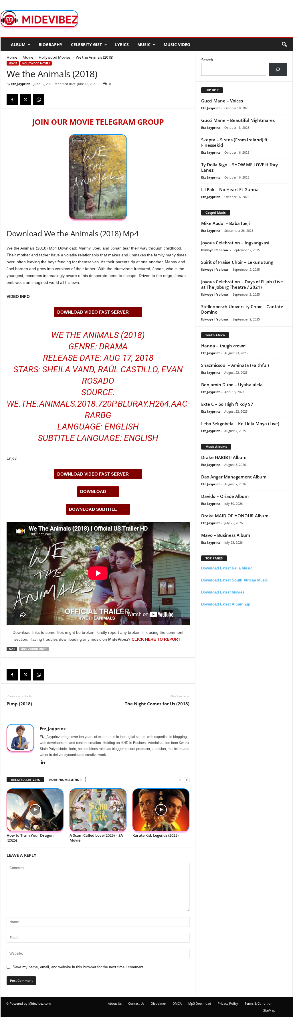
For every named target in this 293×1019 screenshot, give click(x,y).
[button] (284, 44)
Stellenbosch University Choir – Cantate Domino (242, 309)
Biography (50, 44)
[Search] (278, 69)
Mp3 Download (199, 1003)
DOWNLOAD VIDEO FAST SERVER (93, 312)
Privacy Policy (228, 1003)
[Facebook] (12, 99)
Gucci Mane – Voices (222, 101)
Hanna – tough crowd (223, 346)
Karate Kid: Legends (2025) (155, 835)
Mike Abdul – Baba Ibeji (225, 223)
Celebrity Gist (86, 44)
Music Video (177, 44)
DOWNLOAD (93, 491)
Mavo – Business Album (225, 535)
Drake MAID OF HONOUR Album (234, 516)
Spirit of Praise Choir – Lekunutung (237, 262)
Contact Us (136, 1003)
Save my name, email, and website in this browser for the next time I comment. (78, 967)
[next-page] (187, 780)
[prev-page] (180, 780)
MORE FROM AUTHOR (65, 779)
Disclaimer (158, 1003)
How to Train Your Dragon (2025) (30, 838)
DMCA (177, 1003)
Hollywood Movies (54, 57)
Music (144, 44)
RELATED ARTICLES (25, 779)
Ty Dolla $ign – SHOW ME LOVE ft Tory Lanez (239, 167)
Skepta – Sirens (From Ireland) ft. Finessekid (235, 142)
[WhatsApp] (38, 99)
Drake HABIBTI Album (223, 457)
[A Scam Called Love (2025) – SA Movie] (98, 810)
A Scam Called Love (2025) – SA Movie (96, 838)
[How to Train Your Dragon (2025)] (35, 810)
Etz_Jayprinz (20, 84)
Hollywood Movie (34, 649)
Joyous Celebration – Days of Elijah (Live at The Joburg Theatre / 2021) (242, 284)
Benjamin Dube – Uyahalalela (232, 384)
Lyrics (122, 44)
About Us (115, 1003)
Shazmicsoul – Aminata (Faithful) (235, 365)
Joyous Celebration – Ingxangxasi (235, 243)
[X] (25, 99)
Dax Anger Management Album (233, 477)
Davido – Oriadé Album (225, 496)
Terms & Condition (258, 1003)
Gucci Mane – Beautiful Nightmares (238, 120)
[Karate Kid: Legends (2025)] (161, 810)
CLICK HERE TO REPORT (156, 639)
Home (12, 57)
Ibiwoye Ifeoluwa (214, 250)
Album (18, 44)
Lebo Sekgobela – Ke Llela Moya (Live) (240, 423)
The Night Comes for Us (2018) (157, 704)
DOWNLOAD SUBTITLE (93, 509)
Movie (28, 57)
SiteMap (269, 1010)
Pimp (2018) (19, 704)
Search (207, 60)
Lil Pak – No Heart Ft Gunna (230, 189)
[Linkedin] (43, 763)
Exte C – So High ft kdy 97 (227, 404)
